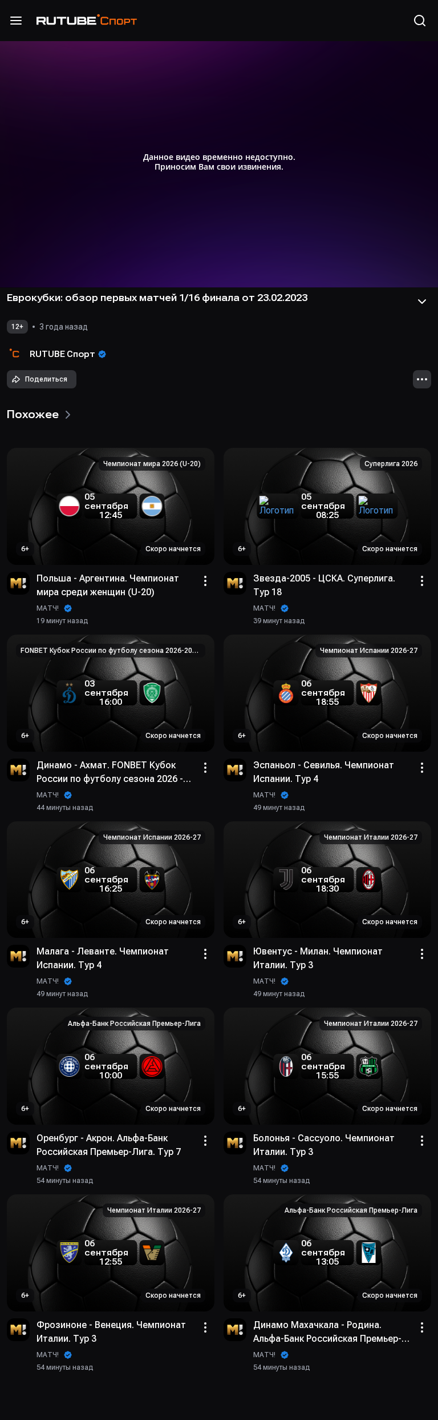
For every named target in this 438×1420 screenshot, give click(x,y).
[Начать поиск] (419, 20)
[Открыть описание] (422, 301)
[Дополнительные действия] (422, 379)
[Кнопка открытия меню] (16, 20)
